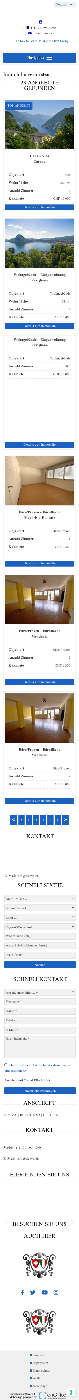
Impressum (40, 1363)
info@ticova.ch (43, 33)
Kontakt (38, 1355)
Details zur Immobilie (39, 207)
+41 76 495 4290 (42, 28)
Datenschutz (41, 1371)
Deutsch (61, 4)
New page (40, 1386)
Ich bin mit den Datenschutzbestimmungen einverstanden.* (37, 1068)
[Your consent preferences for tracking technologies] (71, 1392)
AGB (36, 1378)
